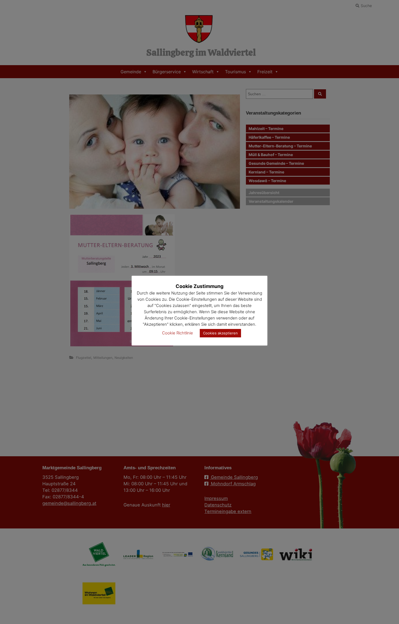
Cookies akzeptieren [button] (220, 333)
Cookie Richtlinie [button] (177, 332)
